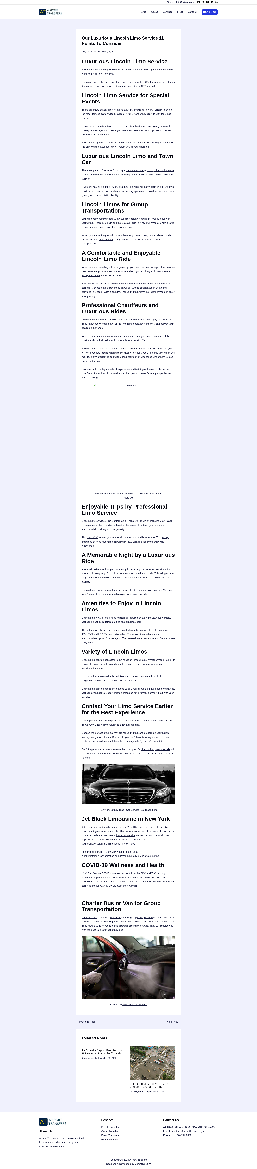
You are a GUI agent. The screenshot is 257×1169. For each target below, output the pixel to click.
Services (168, 12)
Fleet (180, 12)
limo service (131, 69)
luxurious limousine (125, 340)
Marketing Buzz (143, 1164)
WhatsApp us (187, 2)
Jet (142, 809)
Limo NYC (92, 537)
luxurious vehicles (145, 634)
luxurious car (106, 146)
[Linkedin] (212, 2)
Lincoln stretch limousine (119, 693)
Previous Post (85, 1021)
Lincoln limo (88, 617)
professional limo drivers (95, 741)
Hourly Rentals (109, 1139)
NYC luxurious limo (92, 283)
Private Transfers (110, 1127)
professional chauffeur (137, 218)
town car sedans (104, 86)
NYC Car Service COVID (95, 873)
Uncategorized (89, 1058)
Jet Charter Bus (99, 921)
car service (107, 114)
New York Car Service (134, 1004)
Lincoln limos (106, 239)
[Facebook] (198, 2)
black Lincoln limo (154, 676)
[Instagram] (207, 2)
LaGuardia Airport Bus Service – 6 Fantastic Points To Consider (103, 1052)
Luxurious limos (90, 676)
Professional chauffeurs (95, 319)
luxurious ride (139, 594)
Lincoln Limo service (93, 521)
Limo (155, 809)
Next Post (174, 1021)
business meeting (145, 126)
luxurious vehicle (160, 617)
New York (104, 809)
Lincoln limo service (93, 590)
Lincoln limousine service (115, 373)
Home (143, 12)
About (154, 12)
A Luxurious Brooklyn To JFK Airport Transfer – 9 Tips (149, 1085)
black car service (125, 835)
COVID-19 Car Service (113, 885)
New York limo (105, 73)
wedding (138, 186)
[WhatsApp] (216, 2)
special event (110, 186)
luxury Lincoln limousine (160, 170)
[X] (203, 2)
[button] (210, 12)
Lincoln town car (135, 170)
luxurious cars (133, 622)
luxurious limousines (100, 630)
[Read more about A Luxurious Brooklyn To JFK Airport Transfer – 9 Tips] (152, 1063)
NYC (142, 222)
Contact (192, 12)
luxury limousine (135, 109)
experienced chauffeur (119, 287)
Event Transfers (110, 1135)
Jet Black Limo (90, 827)
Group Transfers (110, 1131)
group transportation (145, 921)
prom (116, 126)
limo (110, 843)
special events (158, 69)
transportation (95, 843)
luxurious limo (120, 235)
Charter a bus (89, 917)
